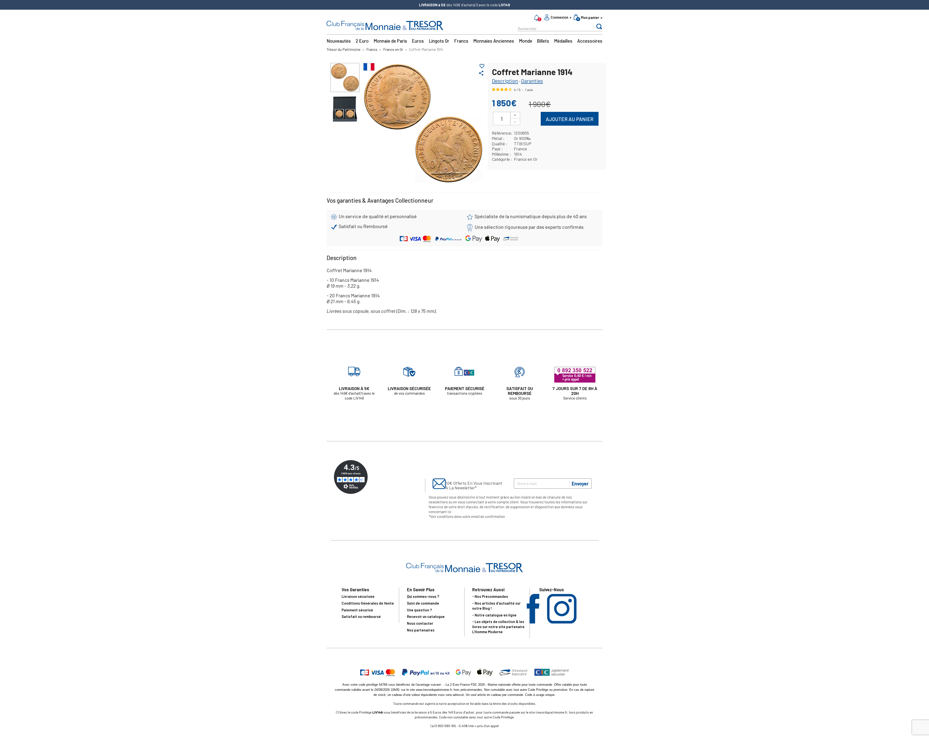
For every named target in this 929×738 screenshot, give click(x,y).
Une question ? (419, 610)
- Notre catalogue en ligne (494, 615)
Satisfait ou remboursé (361, 616)
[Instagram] (561, 622)
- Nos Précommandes (490, 596)
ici (449, 511)
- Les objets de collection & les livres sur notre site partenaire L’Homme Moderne (498, 626)
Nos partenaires (421, 630)
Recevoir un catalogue (426, 616)
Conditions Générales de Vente (368, 603)
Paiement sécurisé (357, 610)
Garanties (532, 80)
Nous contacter (420, 623)
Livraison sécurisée (358, 596)
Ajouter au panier (569, 119)
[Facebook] (533, 622)
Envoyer (580, 483)
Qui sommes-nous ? (423, 596)
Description (505, 80)
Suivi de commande (423, 603)
